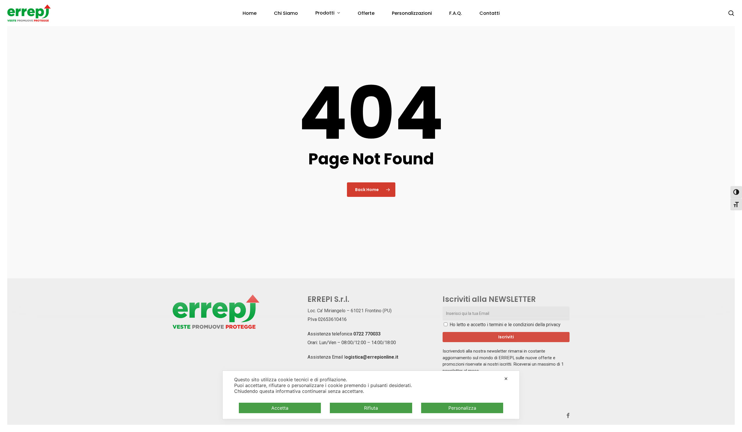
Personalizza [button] (462, 408)
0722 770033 (367, 334)
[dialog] (371, 395)
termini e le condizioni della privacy (525, 324)
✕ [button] (506, 379)
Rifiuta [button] (371, 408)
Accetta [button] (279, 408)
